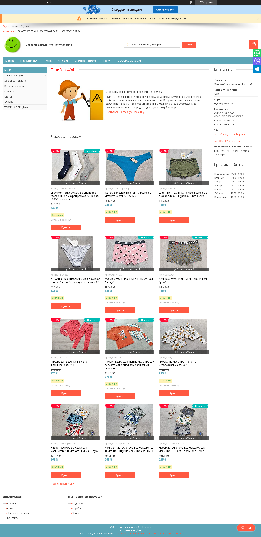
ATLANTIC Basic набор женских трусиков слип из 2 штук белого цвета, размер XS (75, 280)
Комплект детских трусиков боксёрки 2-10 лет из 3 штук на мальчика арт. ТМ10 (129, 449)
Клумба (76, 508)
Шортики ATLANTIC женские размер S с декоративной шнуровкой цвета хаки (183, 194)
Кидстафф (78, 503)
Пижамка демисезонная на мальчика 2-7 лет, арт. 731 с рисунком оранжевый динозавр (129, 365)
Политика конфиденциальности (164, 533)
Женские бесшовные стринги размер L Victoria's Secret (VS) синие (128, 194)
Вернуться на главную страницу (125, 112)
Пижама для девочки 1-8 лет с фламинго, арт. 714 (69, 363)
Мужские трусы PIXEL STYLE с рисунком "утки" (183, 280)
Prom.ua (146, 527)
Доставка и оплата (85, 60)
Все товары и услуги (64, 483)
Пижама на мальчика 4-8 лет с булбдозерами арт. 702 (177, 363)
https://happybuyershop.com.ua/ (231, 134)
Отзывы (9, 101)
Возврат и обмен (14, 86)
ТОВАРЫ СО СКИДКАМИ (129, 60)
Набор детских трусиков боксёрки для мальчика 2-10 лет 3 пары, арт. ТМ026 (182, 449)
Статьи (8, 96)
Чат (249, 527)
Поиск (189, 44)
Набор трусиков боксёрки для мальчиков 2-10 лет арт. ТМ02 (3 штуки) (75, 449)
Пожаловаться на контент (131, 533)
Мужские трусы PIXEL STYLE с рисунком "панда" (129, 280)
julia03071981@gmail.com (227, 140)
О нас (49, 60)
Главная (10, 60)
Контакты (63, 60)
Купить (65, 227)
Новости (106, 60)
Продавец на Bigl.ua (130, 530)
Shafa (75, 513)
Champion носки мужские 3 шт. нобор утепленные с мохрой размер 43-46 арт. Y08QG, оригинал (75, 196)
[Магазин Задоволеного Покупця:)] (12, 45)
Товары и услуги (29, 60)
